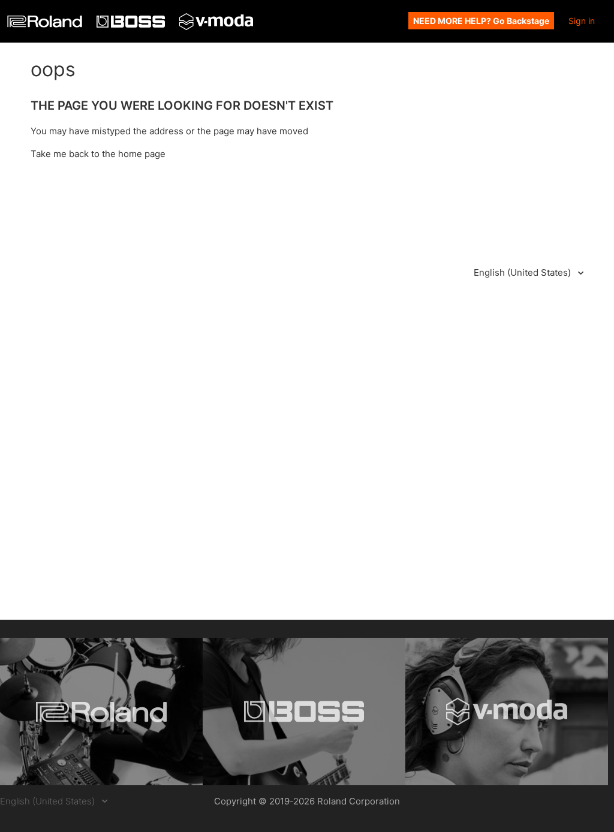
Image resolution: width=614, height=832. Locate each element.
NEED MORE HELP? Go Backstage (481, 21)
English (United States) (523, 272)
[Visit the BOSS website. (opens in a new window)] (304, 711)
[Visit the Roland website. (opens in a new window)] (101, 711)
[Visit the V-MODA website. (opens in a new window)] (506, 711)
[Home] (46, 24)
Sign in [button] (581, 21)
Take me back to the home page (98, 153)
